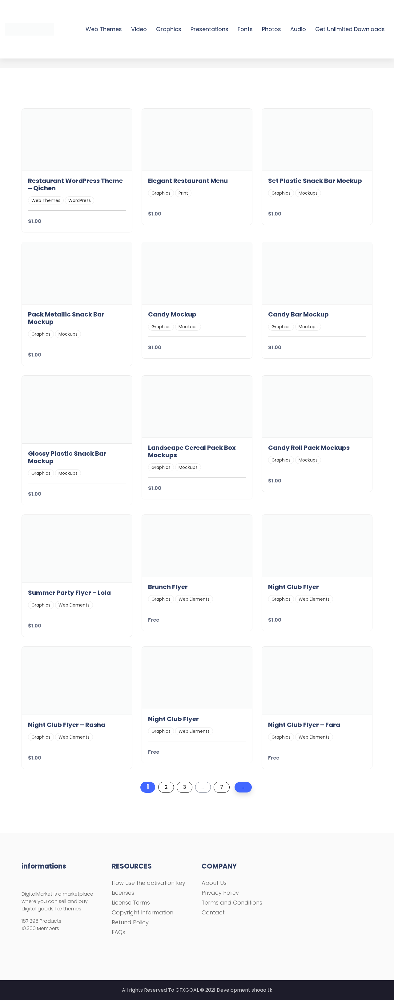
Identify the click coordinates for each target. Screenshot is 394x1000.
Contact (213, 912)
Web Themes (104, 29)
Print (183, 193)
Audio (298, 29)
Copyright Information (142, 912)
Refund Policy (130, 922)
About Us (214, 883)
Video (139, 29)
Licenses (123, 893)
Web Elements (74, 605)
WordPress (79, 200)
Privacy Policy (220, 893)
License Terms (131, 902)
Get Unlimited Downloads (350, 29)
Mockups (308, 193)
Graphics (168, 29)
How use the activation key (148, 883)
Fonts (245, 29)
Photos (271, 29)
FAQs (118, 932)
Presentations (209, 29)
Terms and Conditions (232, 902)
